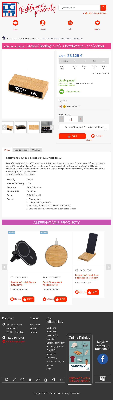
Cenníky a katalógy (55, 342)
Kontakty (34, 328)
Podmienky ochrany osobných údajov (55, 361)
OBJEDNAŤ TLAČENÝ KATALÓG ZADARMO (79, 379)
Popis (7, 150)
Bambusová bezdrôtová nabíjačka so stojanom (87, 276)
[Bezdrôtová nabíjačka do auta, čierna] (24, 254)
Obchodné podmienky (52, 330)
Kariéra (33, 332)
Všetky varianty (72, 91)
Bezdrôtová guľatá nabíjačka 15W (52, 283)
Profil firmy (35, 324)
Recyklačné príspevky (52, 352)
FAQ (49, 369)
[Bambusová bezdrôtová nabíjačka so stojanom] (88, 247)
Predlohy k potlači (55, 346)
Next (52, 127)
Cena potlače (21, 150)
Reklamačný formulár (52, 337)
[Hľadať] (103, 8)
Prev (4, 127)
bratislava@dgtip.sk (15, 341)
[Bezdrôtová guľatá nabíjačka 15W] (56, 254)
